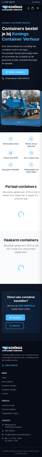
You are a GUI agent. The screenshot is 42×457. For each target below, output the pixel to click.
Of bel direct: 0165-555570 (17, 78)
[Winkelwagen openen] (32, 8)
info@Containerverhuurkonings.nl (18, 435)
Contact (5, 394)
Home (4, 378)
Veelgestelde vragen (10, 413)
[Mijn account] (28, 8)
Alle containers (7, 382)
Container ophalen (9, 390)
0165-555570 (25, 306)
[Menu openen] (37, 8)
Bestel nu (17, 317)
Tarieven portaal (8, 405)
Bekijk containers (17, 72)
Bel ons (16, 326)
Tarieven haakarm (9, 409)
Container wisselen (9, 386)
